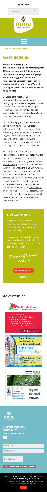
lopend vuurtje (10, 164)
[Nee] (44, 482)
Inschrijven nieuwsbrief (19, 466)
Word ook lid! (23, 270)
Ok (23, 487)
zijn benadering (18, 167)
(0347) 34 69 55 (10, 430)
